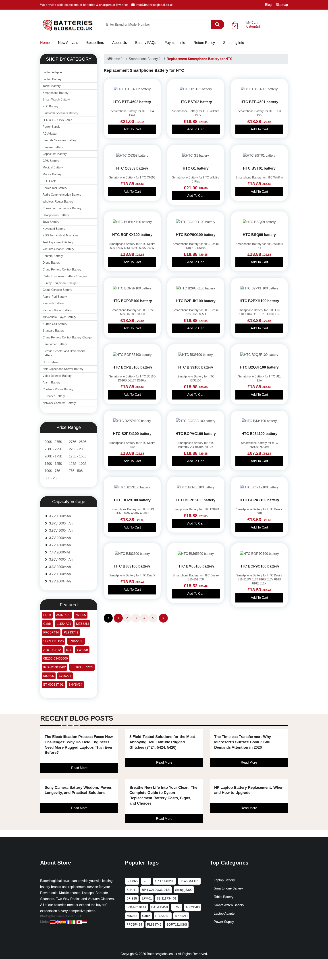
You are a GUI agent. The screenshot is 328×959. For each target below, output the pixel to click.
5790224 (65, 676)
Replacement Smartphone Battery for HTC (200, 59)
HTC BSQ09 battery (259, 235)
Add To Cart (132, 129)
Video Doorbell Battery (57, 375)
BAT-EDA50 (159, 907)
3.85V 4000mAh (61, 559)
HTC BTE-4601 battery (259, 102)
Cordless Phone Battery (58, 389)
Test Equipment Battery (58, 242)
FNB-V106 (76, 641)
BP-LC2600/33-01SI (156, 889)
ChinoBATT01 (189, 881)
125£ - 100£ (77, 463)
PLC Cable (49, 181)
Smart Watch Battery (56, 99)
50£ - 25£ (51, 478)
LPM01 (147, 898)
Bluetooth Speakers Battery (60, 113)
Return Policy (204, 43)
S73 (69, 650)
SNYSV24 (75, 684)
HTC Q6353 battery (132, 168)
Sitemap (282, 4)
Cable (47, 623)
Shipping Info (233, 43)
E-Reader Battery (54, 396)
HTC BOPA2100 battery (259, 500)
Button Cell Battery (55, 324)
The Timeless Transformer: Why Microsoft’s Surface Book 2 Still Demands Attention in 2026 (242, 742)
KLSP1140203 (164, 881)
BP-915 (132, 898)
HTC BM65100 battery (195, 566)
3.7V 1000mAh (60, 581)
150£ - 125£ (53, 463)
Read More (79, 768)
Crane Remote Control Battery (62, 269)
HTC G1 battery (196, 168)
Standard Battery (53, 330)
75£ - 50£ (76, 471)
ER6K (47, 615)
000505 (48, 676)
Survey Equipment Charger (60, 283)
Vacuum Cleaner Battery (58, 249)
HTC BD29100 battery (132, 500)
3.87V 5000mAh (61, 523)
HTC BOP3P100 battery (132, 301)
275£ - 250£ (77, 442)
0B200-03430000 (55, 658)
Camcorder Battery (55, 344)
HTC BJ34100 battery (259, 434)
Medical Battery (53, 167)
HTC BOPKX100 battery (132, 235)
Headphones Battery (56, 215)
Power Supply (51, 126)
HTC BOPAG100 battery (196, 434)
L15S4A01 (63, 623)
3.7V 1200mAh (60, 574)
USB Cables (50, 362)
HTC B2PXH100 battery (259, 301)
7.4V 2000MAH (60, 552)
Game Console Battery (57, 289)
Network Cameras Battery (59, 403)
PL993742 (71, 632)
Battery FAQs (145, 43)
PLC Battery (50, 106)
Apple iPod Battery (55, 296)
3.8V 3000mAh (60, 567)
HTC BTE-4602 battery (132, 102)
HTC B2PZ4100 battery (132, 434)
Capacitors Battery (55, 154)
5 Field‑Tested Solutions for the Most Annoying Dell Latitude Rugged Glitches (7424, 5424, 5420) (162, 742)
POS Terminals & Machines (61, 235)
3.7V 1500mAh (60, 516)
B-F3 (146, 881)
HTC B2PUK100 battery (196, 301)
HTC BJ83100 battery (132, 566)
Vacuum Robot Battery (57, 310)
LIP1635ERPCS (82, 667)
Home (45, 43)
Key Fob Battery (53, 303)
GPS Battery (51, 160)
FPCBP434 (51, 632)
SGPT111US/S (53, 641)
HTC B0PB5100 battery (195, 500)
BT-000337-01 (53, 684)
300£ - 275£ (53, 442)
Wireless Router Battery (58, 201)
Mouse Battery (52, 174)
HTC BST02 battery (195, 102)
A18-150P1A (52, 650)
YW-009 (82, 650)
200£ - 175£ (53, 456)
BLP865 (132, 881)
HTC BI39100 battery (195, 367)
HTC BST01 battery (259, 168)
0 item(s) (253, 26)
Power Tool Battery (55, 188)
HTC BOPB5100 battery (132, 367)
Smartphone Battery (143, 59)
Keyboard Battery (54, 228)
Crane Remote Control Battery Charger (67, 337)
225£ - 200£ (77, 449)
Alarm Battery (51, 382)
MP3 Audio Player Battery (59, 317)
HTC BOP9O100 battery (196, 235)
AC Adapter (50, 133)
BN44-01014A (136, 907)
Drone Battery (51, 262)
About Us (119, 43)
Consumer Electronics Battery (62, 208)
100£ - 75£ (52, 471)
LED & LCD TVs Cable (57, 120)
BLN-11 (132, 889)
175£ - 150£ (77, 456)
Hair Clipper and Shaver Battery (63, 369)
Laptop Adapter (52, 72)
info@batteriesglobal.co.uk (154, 4)
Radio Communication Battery (62, 194)
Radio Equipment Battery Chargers (65, 276)
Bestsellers (95, 43)
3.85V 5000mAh (61, 530)
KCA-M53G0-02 (54, 667)
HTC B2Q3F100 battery (259, 367)
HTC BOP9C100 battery (259, 566)
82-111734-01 (166, 898)
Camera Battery (53, 147)
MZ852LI (82, 623)
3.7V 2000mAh (60, 538)
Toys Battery (51, 221)
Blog (268, 4)
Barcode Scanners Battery (60, 140)
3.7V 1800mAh (60, 545)
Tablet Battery (52, 86)
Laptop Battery (52, 79)
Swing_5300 (184, 889)
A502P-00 (63, 615)
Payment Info (174, 43)
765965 (80, 615)
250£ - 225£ (53, 449)
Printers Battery (53, 256)
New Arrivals (68, 43)
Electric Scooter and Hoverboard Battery (64, 353)
